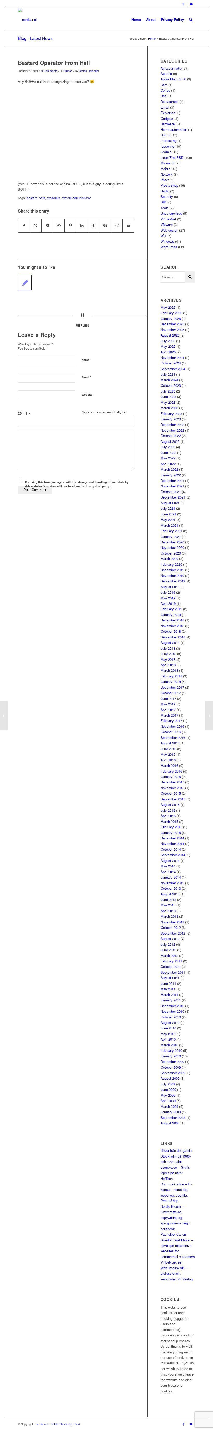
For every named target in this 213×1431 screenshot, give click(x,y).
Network (167, 174)
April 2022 (168, 463)
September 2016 (173, 737)
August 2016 (170, 743)
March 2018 (169, 670)
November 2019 (172, 575)
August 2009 (170, 1078)
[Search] (191, 19)
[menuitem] (191, 19)
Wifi (163, 235)
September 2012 (173, 933)
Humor (67, 71)
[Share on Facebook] (24, 225)
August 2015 (170, 804)
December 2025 (172, 323)
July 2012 (168, 944)
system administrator (76, 198)
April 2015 (168, 815)
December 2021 (172, 480)
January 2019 (171, 614)
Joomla (166, 151)
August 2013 (170, 894)
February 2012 (171, 961)
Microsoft (168, 162)
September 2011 (173, 972)
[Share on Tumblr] (93, 225)
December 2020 (172, 541)
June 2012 (168, 949)
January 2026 (171, 318)
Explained (168, 112)
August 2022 (170, 441)
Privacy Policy (172, 19)
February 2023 (171, 413)
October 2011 (171, 966)
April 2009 (168, 1100)
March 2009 (169, 1106)
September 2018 (173, 636)
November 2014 (172, 843)
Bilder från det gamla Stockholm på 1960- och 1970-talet (176, 1156)
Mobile (165, 168)
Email (86, 377)
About (151, 19)
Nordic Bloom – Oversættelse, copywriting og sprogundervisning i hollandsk (175, 1217)
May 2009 (168, 1095)
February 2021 (171, 530)
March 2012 (169, 955)
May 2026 (168, 307)
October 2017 (171, 692)
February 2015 (171, 826)
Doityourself (169, 101)
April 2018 (168, 664)
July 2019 (168, 592)
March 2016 (169, 765)
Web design (169, 230)
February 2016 (171, 771)
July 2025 (168, 340)
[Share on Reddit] (117, 225)
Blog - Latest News (35, 38)
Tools (165, 207)
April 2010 (168, 1039)
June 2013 (168, 899)
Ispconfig (167, 146)
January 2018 (171, 681)
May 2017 (168, 703)
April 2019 (168, 603)
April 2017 (168, 709)
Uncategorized (171, 213)
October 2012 (171, 927)
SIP (163, 202)
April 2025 (168, 352)
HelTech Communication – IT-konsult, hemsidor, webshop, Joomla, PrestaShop (176, 1189)
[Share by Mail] (128, 225)
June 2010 (168, 1027)
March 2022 (169, 469)
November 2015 (172, 787)
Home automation (174, 129)
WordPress (169, 246)
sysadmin (53, 198)
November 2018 (172, 625)
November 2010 (172, 1011)
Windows (167, 241)
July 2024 (168, 374)
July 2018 (168, 648)
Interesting (168, 140)
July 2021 (168, 508)
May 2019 (168, 597)
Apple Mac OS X (173, 79)
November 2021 (172, 485)
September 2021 (173, 497)
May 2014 (168, 865)
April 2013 (168, 910)
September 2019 (173, 580)
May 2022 (168, 458)
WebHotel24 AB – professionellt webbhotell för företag (177, 1273)
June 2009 (168, 1089)
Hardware (168, 123)
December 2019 (172, 569)
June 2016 (168, 748)
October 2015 (171, 793)
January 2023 (171, 418)
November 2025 (172, 329)
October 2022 (171, 435)
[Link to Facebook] (183, 4)
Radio (165, 191)
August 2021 (170, 502)
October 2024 (171, 362)
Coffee (165, 90)
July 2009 (168, 1083)
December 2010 (172, 1005)
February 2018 (171, 676)
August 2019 (170, 586)
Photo (165, 179)
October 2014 (171, 849)
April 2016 (168, 759)
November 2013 (172, 882)
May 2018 (168, 659)
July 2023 (168, 391)
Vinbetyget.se (171, 1262)
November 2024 (172, 357)
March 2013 (169, 916)
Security (167, 196)
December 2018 (172, 620)
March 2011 (169, 994)
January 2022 (171, 474)
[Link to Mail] (191, 4)
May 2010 (168, 1033)
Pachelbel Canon (173, 1234)
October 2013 (171, 888)
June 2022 (168, 452)
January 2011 (171, 1000)
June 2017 (168, 698)
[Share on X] (36, 225)
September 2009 (173, 1072)
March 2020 (169, 558)
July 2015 (168, 810)
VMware (167, 224)
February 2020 (171, 564)
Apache (166, 73)
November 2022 (172, 430)
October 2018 (171, 631)
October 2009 (171, 1067)
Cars (164, 84)
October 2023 (171, 385)
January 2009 (171, 1111)
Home (136, 19)
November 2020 (172, 547)
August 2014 (170, 860)
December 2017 (172, 687)
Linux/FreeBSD (172, 157)
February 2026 (171, 312)
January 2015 (171, 832)
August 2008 (170, 1123)
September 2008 (173, 1117)
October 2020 (171, 553)
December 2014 (172, 838)
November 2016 (172, 726)
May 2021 (168, 519)
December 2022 (172, 424)
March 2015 (169, 821)
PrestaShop (169, 185)
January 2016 (171, 776)
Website (87, 394)
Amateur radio (171, 68)
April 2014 (168, 871)
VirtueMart (168, 218)
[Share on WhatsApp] (59, 225)
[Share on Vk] (105, 225)
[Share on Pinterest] (70, 225)
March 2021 (169, 525)
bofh (42, 198)
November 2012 (172, 921)
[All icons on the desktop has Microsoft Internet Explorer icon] (4, 715)
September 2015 (173, 799)
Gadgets (167, 118)
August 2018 (170, 642)
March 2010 (169, 1044)
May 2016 (168, 754)
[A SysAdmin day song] (25, 282)
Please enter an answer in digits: (104, 412)
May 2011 (168, 988)
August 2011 (170, 977)
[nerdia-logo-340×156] (27, 19)
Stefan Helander (89, 71)
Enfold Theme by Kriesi (65, 1424)
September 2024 (173, 368)
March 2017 (169, 715)
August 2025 (170, 335)
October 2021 (171, 491)
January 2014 (171, 877)
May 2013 (168, 905)
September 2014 (173, 854)
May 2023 (168, 402)
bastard (32, 198)
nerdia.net (42, 1424)
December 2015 (172, 782)
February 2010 (171, 1050)
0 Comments (49, 71)
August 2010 (170, 1022)
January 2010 (171, 1056)
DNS (164, 96)
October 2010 (171, 1017)
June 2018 (168, 653)
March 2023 (169, 407)
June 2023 (168, 396)
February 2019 (171, 608)
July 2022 (168, 446)
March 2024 (169, 379)
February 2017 (171, 720)
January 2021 (171, 536)
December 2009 (172, 1061)
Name (86, 359)
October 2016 (171, 731)
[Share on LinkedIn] (82, 225)
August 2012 (170, 938)
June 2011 (168, 983)
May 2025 (168, 346)
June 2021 (168, 514)
